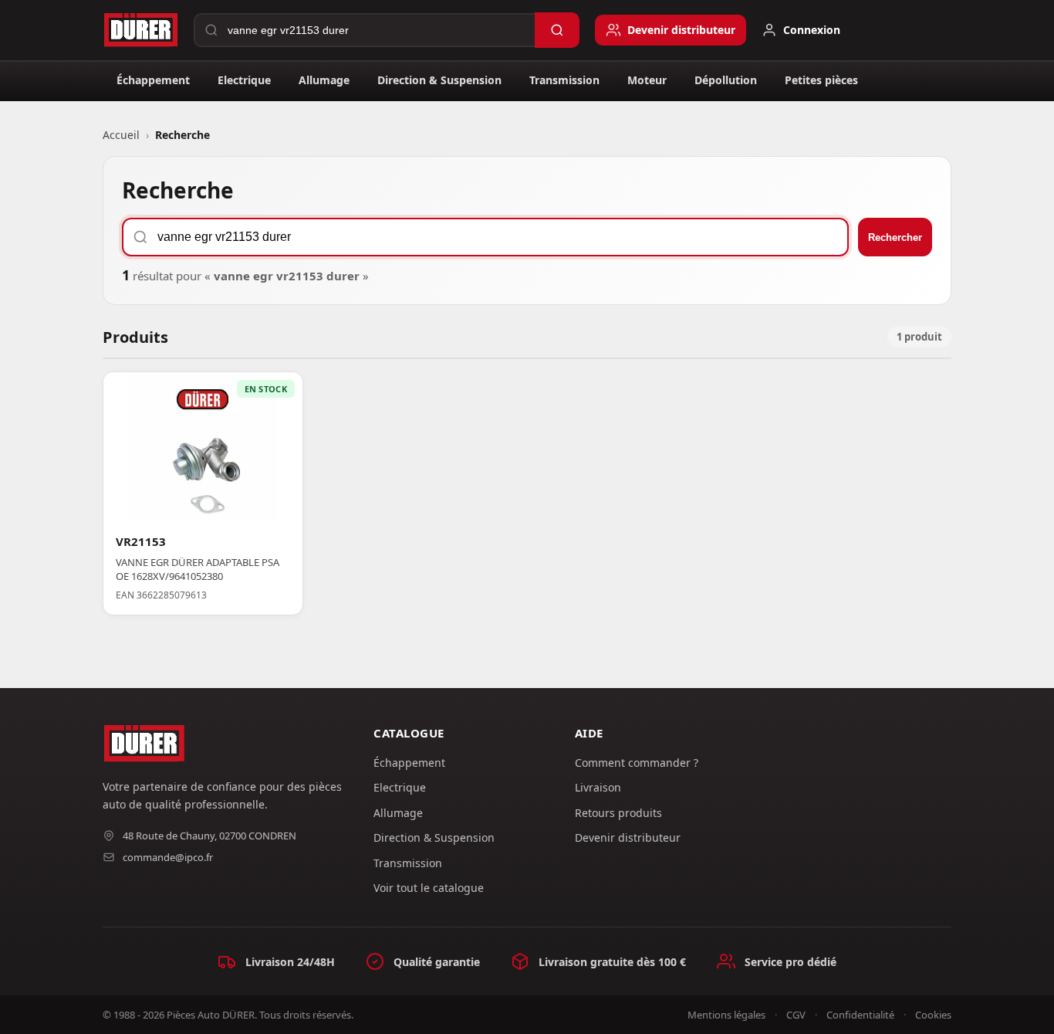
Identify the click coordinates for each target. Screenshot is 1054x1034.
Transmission (564, 80)
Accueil (121, 134)
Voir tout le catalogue (428, 887)
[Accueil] (140, 30)
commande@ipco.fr (168, 857)
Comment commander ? (636, 762)
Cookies (933, 1015)
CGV (796, 1015)
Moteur (647, 80)
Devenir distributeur (628, 837)
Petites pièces (821, 80)
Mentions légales (726, 1015)
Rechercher (895, 237)
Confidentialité (860, 1015)
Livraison (598, 787)
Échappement (153, 80)
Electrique (244, 80)
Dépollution (725, 80)
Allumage (324, 80)
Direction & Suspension (439, 80)
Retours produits (618, 812)
